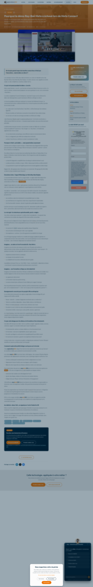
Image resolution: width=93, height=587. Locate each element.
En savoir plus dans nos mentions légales (46, 575)
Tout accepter (46, 582)
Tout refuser (41, 578)
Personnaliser (51, 578)
